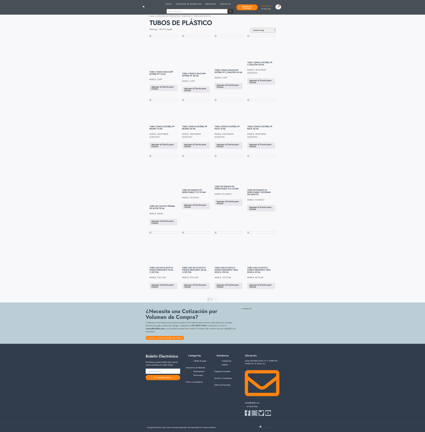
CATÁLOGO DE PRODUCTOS (189, 4)
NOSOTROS (210, 4)
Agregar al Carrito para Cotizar (162, 87)
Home (151, 16)
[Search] (230, 11)
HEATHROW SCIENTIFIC (256, 71)
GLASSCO (194, 197)
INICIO (169, 4)
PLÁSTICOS (186, 16)
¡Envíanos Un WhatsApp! (247, 7)
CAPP (159, 79)
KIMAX (160, 213)
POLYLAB (161, 277)
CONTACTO (225, 4)
